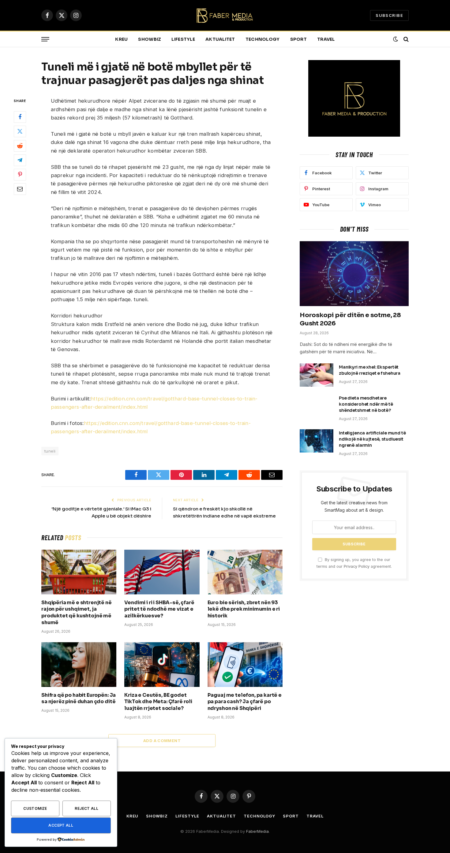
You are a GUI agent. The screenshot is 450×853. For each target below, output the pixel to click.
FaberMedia (257, 831)
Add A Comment (162, 740)
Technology (263, 39)
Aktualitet (220, 39)
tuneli (49, 451)
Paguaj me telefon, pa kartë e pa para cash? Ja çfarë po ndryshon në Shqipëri (245, 702)
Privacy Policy (356, 566)
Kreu (121, 39)
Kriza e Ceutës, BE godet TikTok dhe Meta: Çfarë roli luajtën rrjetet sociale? (158, 702)
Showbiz (149, 39)
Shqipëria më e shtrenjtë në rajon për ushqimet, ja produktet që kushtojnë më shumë (76, 612)
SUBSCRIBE (389, 15)
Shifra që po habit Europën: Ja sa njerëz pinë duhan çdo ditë (78, 698)
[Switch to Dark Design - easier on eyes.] (395, 39)
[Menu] (45, 39)
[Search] (405, 39)
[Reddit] (20, 146)
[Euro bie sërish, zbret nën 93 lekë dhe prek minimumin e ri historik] (245, 572)
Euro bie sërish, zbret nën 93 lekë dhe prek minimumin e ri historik (244, 609)
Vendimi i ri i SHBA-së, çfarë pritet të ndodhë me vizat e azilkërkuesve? (159, 609)
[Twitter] (20, 131)
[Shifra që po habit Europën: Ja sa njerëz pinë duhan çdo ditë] (78, 664)
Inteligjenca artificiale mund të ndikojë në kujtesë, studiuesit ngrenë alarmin (372, 439)
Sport (298, 39)
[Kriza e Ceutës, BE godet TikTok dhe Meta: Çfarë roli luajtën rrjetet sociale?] (161, 664)
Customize (35, 808)
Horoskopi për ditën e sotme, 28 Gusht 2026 (350, 319)
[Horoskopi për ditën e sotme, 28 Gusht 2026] (354, 273)
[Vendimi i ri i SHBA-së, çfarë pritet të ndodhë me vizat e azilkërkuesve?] (161, 572)
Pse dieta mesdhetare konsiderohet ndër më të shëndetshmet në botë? (366, 404)
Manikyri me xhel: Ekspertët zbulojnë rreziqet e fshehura (369, 370)
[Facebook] (20, 117)
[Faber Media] (225, 15)
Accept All (60, 825)
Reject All (86, 808)
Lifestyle (183, 39)
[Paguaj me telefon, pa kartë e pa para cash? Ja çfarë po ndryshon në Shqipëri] (245, 664)
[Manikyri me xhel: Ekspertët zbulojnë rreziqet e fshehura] (316, 375)
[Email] (20, 189)
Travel (326, 39)
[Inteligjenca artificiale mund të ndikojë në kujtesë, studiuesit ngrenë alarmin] (316, 441)
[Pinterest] (20, 174)
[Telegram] (20, 160)
